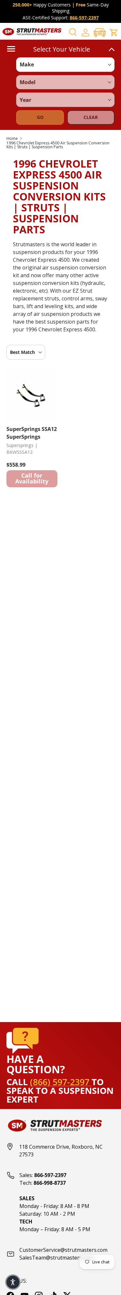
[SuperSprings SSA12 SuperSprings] (31, 394)
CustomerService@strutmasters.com (63, 1249)
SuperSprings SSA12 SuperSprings (31, 432)
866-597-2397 (84, 18)
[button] (99, 32)
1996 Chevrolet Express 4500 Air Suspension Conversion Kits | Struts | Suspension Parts (57, 145)
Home (12, 139)
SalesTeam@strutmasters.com (56, 1257)
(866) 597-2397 (61, 1082)
